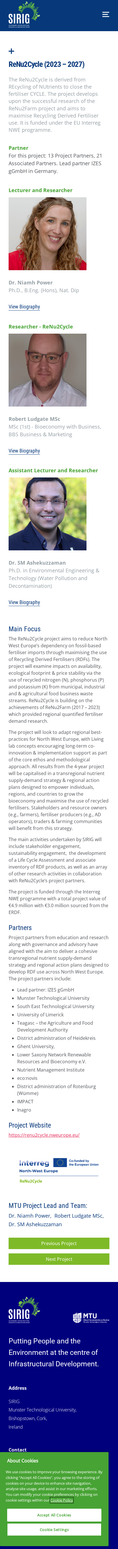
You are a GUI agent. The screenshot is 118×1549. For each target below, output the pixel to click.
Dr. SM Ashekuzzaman (35, 1224)
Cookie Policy (61, 1500)
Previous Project (59, 1243)
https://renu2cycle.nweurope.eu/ (44, 1135)
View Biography (24, 307)
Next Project (59, 1259)
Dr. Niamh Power (30, 1215)
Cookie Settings (54, 1529)
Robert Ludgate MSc (79, 1215)
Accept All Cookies (54, 1515)
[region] (54, 1499)
